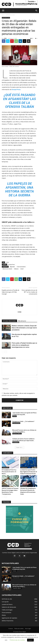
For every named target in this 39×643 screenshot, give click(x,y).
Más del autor (22, 321)
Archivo (14, 416)
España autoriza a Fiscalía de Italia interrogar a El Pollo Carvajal (10, 292)
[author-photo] (19, 309)
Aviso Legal (28, 628)
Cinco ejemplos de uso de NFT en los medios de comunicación (29, 292)
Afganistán (12, 266)
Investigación (16, 442)
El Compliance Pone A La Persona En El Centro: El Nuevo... (9, 471)
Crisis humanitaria (21, 266)
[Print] (28, 41)
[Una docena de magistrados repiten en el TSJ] (6, 336)
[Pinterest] (12, 41)
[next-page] (6, 352)
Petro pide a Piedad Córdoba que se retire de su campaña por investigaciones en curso (24, 345)
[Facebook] (3, 41)
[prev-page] (3, 352)
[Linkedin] (20, 41)
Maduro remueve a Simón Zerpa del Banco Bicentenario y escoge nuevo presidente (24, 328)
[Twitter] (8, 41)
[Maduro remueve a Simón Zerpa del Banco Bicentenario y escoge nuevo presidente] (6, 328)
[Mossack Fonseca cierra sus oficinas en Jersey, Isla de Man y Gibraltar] (6, 432)
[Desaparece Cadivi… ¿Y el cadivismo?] (6, 424)
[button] (3, 10)
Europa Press (11, 264)
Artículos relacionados (9, 321)
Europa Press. (16, 89)
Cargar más (19, 447)
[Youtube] (24, 556)
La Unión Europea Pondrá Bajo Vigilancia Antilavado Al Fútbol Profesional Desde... (28, 471)
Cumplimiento (5, 467)
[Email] (24, 41)
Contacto (10, 628)
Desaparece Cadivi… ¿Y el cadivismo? (23, 421)
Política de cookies (19, 628)
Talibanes (16, 268)
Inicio (3, 15)
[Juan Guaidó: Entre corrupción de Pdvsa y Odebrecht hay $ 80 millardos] (6, 415)
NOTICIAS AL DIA (10, 15)
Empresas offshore (17, 433)
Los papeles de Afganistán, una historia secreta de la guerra (19, 189)
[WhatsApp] (16, 41)
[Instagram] (14, 556)
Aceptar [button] (30, 640)
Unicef (21, 268)
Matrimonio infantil (7, 268)
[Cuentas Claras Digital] (19, 4)
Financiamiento (16, 423)
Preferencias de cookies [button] (17, 640)
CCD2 (5, 38)
